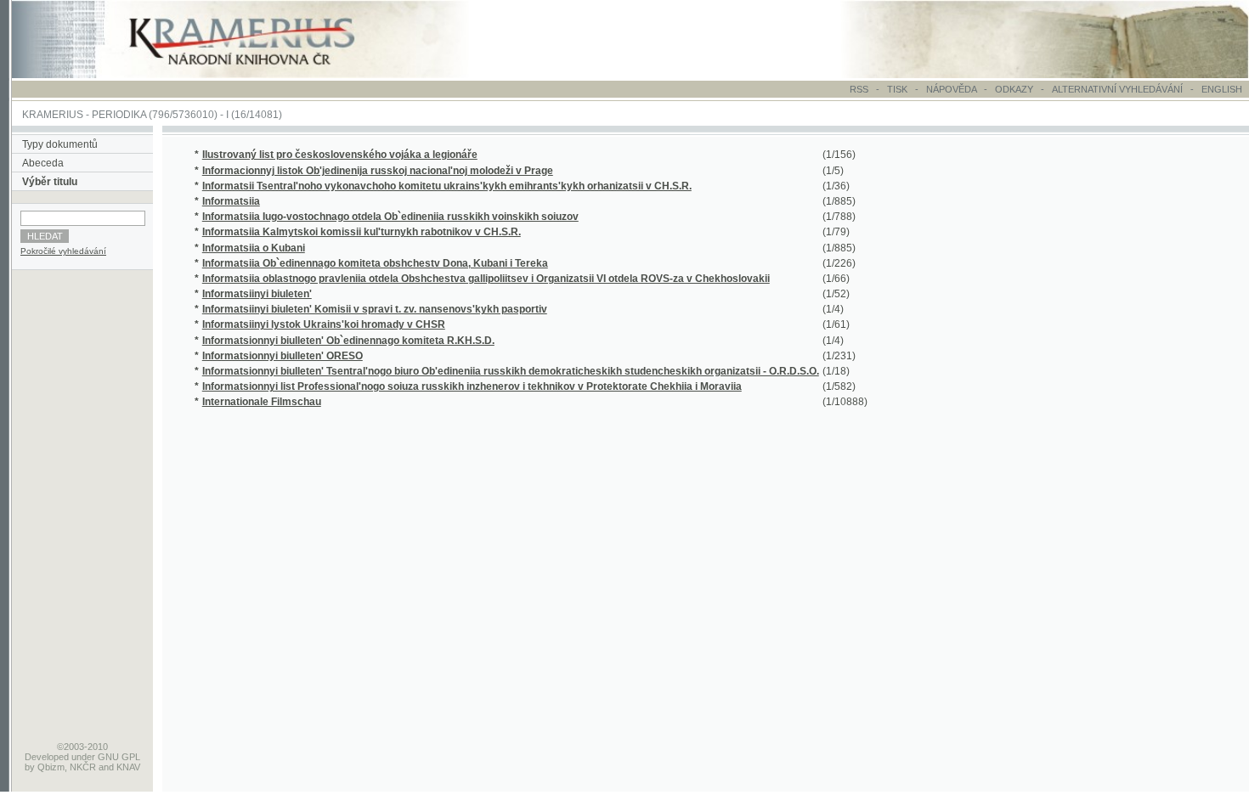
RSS (859, 89)
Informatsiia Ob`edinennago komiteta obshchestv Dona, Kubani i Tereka (375, 263)
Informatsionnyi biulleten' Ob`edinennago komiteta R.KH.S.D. (348, 341)
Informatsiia (231, 201)
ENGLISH (1221, 89)
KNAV (128, 767)
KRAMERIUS (52, 115)
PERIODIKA (119, 115)
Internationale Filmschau (261, 402)
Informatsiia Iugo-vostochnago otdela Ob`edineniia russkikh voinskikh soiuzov (390, 217)
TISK (898, 89)
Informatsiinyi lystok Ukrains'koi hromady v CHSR (323, 324)
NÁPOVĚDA (951, 89)
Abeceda (43, 163)
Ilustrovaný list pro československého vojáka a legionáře (340, 155)
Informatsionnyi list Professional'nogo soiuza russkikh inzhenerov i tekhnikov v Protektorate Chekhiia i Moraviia (472, 386)
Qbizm (51, 767)
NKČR (83, 767)
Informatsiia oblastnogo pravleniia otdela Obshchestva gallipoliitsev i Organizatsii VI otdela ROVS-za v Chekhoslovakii (486, 279)
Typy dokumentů (60, 144)
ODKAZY (1014, 89)
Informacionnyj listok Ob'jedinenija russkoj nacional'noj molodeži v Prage (377, 171)
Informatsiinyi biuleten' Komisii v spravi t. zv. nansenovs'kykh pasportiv (374, 309)
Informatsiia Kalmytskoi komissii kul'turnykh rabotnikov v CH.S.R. (361, 232)
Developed (47, 757)
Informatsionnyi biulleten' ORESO (282, 356)
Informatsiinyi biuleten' (257, 294)
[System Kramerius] (261, 75)
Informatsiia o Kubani (253, 248)
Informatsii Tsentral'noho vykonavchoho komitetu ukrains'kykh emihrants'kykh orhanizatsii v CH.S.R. (447, 186)
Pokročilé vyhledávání (63, 251)
